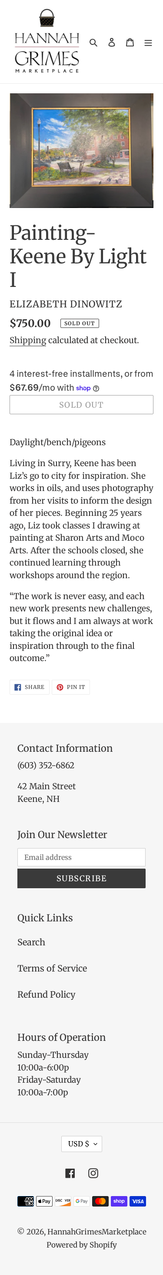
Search (31, 942)
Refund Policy (46, 994)
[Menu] (148, 42)
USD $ (79, 1143)
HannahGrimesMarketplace (96, 1232)
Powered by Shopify (82, 1245)
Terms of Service (52, 968)
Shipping (28, 340)
